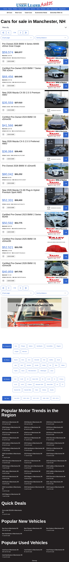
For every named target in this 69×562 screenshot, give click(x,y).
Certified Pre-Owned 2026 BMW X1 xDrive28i (19, 264)
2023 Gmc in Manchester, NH (32, 472)
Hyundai (29, 365)
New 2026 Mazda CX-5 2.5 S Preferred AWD (20, 142)
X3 (27, 379)
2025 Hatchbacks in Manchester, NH (56, 461)
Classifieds (62, 9)
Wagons (59, 346)
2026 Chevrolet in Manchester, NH (55, 438)
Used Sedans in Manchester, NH (33, 550)
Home (5, 9)
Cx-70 (15, 384)
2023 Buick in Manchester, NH (10, 482)
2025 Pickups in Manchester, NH (11, 467)
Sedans (31, 346)
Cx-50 (21, 379)
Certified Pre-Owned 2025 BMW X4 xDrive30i (19, 240)
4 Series (44, 390)
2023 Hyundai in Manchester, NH (33, 482)
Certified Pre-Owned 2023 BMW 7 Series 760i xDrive (21, 69)
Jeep (15, 365)
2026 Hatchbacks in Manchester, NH (34, 449)
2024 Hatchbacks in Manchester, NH (34, 488)
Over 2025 (16, 398)
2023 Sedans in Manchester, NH (33, 444)
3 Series (61, 379)
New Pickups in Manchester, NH (33, 529)
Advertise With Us (56, 13)
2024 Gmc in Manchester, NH (54, 449)
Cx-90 (22, 384)
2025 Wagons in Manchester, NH (33, 477)
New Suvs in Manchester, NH (10, 529)
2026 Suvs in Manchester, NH (10, 423)
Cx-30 (48, 379)
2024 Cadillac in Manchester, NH (55, 467)
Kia (50, 365)
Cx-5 (15, 379)
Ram (56, 365)
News (10, 9)
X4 (57, 384)
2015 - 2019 (36, 398)
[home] (34, 3)
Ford (44, 360)
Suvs (16, 346)
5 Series (30, 384)
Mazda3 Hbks (27, 390)
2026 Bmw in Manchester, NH (54, 423)
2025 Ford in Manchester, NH (10, 477)
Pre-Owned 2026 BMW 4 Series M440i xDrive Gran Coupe (20, 45)
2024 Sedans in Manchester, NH (55, 444)
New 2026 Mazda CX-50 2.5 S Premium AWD (21, 94)
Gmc (29, 360)
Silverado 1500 (39, 384)
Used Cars (28, 13)
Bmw (23, 360)
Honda (44, 365)
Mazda (16, 360)
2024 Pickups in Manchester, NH (55, 454)
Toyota (16, 370)
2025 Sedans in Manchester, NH (11, 449)
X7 (62, 384)
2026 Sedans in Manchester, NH (11, 444)
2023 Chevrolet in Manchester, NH (11, 461)
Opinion (33, 9)
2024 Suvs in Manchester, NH (32, 433)
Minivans (24, 351)
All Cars (9, 13)
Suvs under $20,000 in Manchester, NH (12, 512)
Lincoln (36, 365)
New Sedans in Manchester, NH (55, 529)
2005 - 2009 (46, 398)
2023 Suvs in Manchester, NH (32, 438)
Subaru (63, 365)
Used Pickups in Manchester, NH (55, 550)
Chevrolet (36, 360)
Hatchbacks (39, 346)
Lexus (51, 370)
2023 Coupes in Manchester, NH (55, 488)
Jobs (48, 9)
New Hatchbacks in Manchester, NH (12, 534)
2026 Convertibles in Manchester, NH (11, 455)
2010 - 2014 (55, 398)
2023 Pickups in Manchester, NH (33, 454)
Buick (58, 360)
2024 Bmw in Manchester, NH (10, 438)
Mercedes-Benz (32, 370)
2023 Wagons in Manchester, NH (11, 495)
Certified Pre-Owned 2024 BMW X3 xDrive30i (19, 118)
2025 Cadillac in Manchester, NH (55, 472)
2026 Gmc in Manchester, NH (32, 428)
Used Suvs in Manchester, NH (10, 550)
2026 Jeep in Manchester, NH (54, 482)
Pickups (23, 346)
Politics (15, 9)
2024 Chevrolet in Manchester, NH (55, 477)
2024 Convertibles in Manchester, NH (11, 489)
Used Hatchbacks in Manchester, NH (12, 556)
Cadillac (51, 360)
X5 (42, 379)
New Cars (18, 13)
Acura (22, 370)
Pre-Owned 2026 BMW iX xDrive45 (19, 166)
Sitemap (34, 560)
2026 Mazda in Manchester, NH (33, 423)
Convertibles (49, 346)
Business (22, 9)
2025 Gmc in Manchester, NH (32, 461)
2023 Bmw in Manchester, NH (54, 433)
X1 (54, 379)
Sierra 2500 (50, 384)
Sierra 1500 (35, 379)
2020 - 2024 (26, 398)
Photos (43, 9)
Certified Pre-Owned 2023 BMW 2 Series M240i (21, 215)
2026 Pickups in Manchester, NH (11, 428)
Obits (38, 9)
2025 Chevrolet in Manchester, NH (33, 467)
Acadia (52, 390)
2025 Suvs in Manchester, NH (10, 433)
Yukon (36, 390)
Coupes (16, 351)
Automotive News (41, 13)
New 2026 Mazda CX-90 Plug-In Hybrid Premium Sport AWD (20, 191)
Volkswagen (43, 370)
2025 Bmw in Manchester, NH (54, 428)
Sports (27, 9)
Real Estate (54, 9)
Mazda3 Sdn (17, 390)
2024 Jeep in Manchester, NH (10, 472)
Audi (22, 365)
